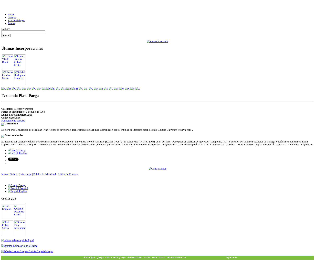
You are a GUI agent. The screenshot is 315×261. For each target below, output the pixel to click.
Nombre (5, 29)
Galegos (12, 17)
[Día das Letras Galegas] (27, 251)
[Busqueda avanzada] (157, 41)
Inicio (11, 14)
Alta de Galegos (16, 20)
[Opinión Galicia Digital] (19, 245)
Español (23, 188)
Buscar (11, 23)
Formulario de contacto (13, 120)
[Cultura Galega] (17, 240)
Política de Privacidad (44, 174)
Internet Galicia (9, 174)
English (22, 153)
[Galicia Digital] (157, 168)
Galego (22, 150)
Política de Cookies (68, 174)
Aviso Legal (25, 174)
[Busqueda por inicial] (4, 88)
